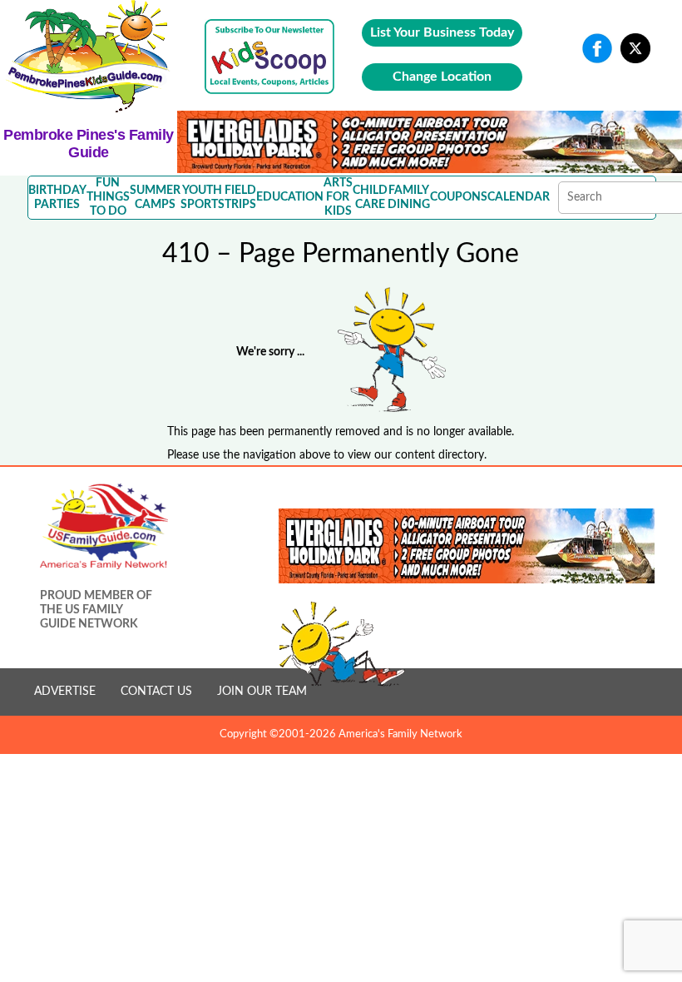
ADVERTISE (65, 691)
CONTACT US (156, 691)
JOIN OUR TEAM (262, 691)
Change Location (442, 76)
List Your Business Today (442, 32)
